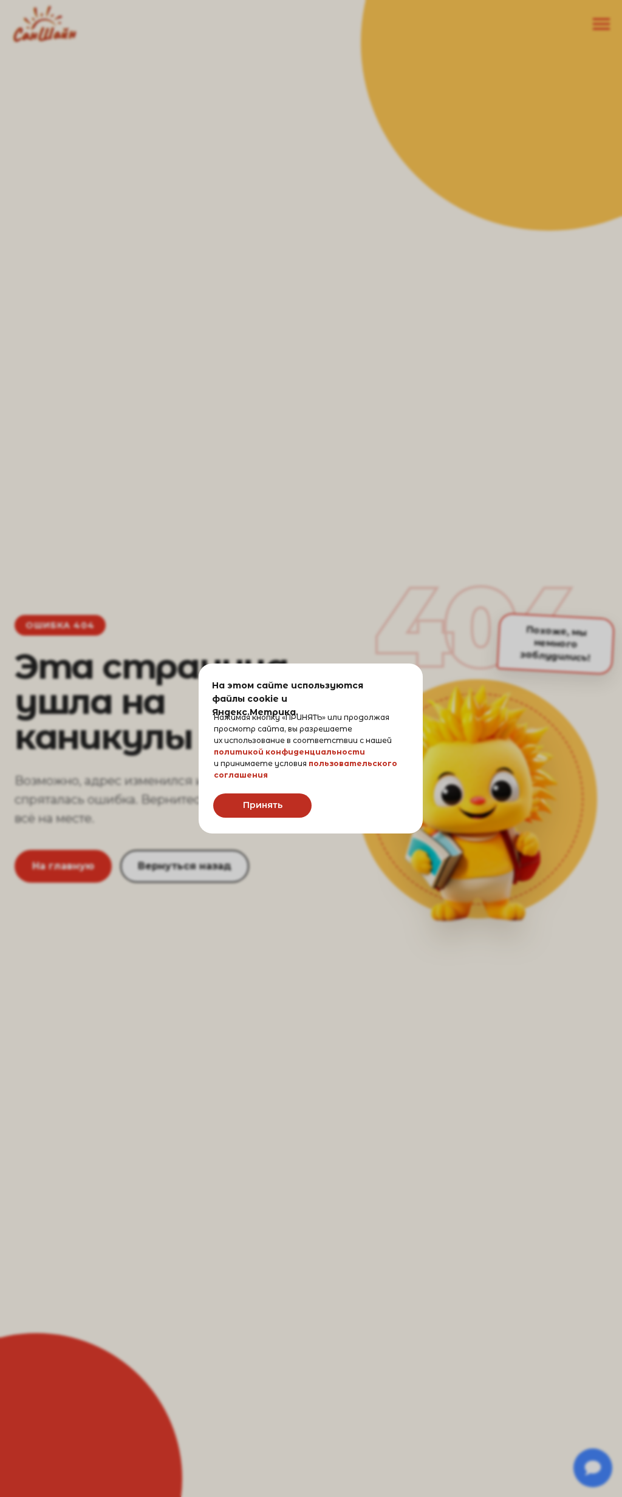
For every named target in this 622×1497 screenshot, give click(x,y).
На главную (63, 866)
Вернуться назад (184, 866)
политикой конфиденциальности (289, 751)
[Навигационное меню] (601, 24)
